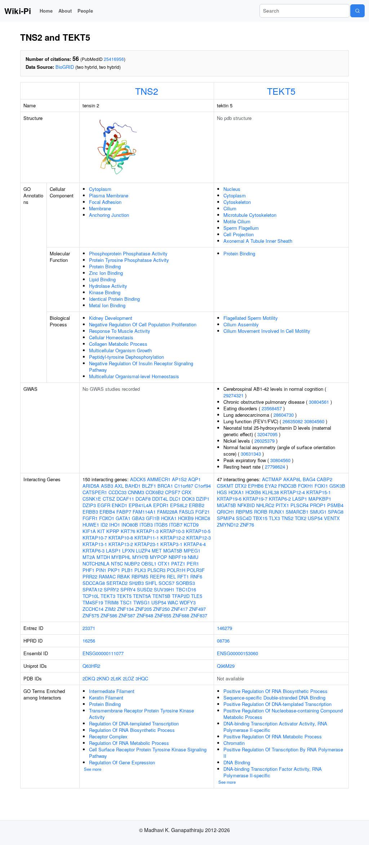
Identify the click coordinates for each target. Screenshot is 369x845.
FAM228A (167, 511)
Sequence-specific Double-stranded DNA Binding (274, 697)
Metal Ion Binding (107, 305)
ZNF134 (125, 608)
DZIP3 (89, 505)
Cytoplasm (100, 188)
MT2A (89, 557)
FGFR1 (90, 518)
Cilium (229, 208)
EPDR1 (161, 505)
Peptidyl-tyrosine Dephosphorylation (126, 356)
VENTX (332, 518)
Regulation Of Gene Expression (122, 762)
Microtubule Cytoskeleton (249, 214)
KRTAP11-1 (146, 537)
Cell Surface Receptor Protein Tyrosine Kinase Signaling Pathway (147, 752)
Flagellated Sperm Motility (250, 317)
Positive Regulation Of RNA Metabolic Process (272, 736)
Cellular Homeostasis (111, 337)
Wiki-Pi (17, 11)
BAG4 (309, 479)
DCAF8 (143, 498)
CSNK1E (92, 498)
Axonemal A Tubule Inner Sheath (257, 240)
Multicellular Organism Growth (120, 350)
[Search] (357, 10)
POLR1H (176, 570)
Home (46, 10)
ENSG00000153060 (237, 653)
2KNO (103, 678)
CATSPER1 (95, 492)
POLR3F (196, 570)
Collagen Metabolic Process (118, 343)
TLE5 (196, 596)
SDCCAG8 (94, 583)
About (65, 10)
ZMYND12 (228, 524)
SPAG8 (335, 511)
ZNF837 (199, 615)
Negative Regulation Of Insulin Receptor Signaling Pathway (141, 366)
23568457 (272, 408)
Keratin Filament (106, 697)
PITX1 (282, 505)
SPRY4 (127, 589)
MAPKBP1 (319, 498)
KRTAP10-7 (95, 537)
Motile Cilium (236, 221)
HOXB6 (253, 492)
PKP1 (114, 570)
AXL (119, 485)
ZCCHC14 (93, 608)
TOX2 (300, 518)
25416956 (114, 59)
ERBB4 (107, 511)
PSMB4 (335, 505)
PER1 (193, 563)
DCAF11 (125, 498)
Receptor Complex (108, 736)
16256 (89, 640)
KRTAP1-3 (148, 531)
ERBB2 (196, 505)
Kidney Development (110, 317)
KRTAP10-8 (120, 537)
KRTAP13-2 (120, 544)
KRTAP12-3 (198, 537)
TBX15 (260, 518)
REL (171, 576)
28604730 (284, 414)
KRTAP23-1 (146, 544)
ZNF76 (247, 524)
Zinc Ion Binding (106, 272)
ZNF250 (161, 608)
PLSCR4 (299, 505)
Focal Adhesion (105, 201)
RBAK (123, 576)
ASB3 (107, 485)
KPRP (112, 531)
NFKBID (246, 505)
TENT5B (161, 596)
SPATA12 (92, 589)
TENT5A (142, 596)
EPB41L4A (140, 505)
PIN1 (101, 570)
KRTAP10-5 (198, 531)
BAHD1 (133, 485)
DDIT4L (160, 498)
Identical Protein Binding (114, 298)
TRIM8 (112, 602)
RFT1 (183, 576)
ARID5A (91, 485)
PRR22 (90, 576)
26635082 (293, 421)
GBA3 (138, 518)
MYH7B (140, 557)
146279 (224, 628)
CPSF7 (172, 492)
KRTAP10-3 (172, 531)
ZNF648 (145, 615)
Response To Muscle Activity (119, 330)
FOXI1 (321, 485)
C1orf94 (203, 485)
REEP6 (157, 576)
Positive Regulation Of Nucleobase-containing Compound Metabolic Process (283, 713)
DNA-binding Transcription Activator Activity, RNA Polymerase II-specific (275, 726)
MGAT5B (172, 550)
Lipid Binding (102, 279)
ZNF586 (109, 615)
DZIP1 (202, 498)
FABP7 (123, 511)
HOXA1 (169, 518)
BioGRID (64, 66)
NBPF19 (177, 557)
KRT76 (128, 531)
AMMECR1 (158, 479)
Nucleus (231, 188)
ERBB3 (90, 511)
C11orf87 (183, 485)
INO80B (129, 524)
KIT (101, 531)
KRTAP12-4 (292, 492)
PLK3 (140, 570)
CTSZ (109, 498)
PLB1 (127, 570)
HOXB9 (186, 518)
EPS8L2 (178, 505)
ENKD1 (119, 505)
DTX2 (240, 485)
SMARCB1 (297, 511)
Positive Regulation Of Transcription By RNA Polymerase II (283, 752)
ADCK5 (138, 479)
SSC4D (244, 518)
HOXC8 (202, 518)
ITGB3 (146, 524)
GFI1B (153, 518)
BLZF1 (149, 485)
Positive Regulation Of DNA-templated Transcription (277, 704)
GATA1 (123, 518)
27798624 (275, 466)
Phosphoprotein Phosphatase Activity (128, 253)
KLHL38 (270, 492)
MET (157, 550)
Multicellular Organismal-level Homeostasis (134, 376)
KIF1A (89, 531)
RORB (260, 511)
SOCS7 (166, 583)
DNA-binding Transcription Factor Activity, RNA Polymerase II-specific (272, 772)
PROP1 (318, 505)
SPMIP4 (226, 518)
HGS (222, 492)
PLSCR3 (156, 570)
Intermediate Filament (111, 691)
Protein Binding (105, 266)
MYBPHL (121, 557)
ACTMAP (272, 479)
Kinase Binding (104, 292)
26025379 (264, 440)
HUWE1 (91, 524)
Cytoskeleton (237, 201)
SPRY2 (111, 589)
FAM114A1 (144, 511)
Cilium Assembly (241, 324)
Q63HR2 (91, 665)
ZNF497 (197, 608)
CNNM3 (136, 492)
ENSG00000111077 (103, 653)
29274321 (233, 395)
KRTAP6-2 (280, 498)
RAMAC (107, 576)
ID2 (104, 524)
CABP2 (324, 479)
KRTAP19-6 (229, 498)
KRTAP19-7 (255, 498)
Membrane (100, 208)
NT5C (117, 563)
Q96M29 (226, 665)
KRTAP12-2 (172, 537)
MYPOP (158, 557)
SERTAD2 (117, 583)
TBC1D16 (186, 589)
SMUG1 (318, 511)
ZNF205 (143, 608)
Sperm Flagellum (241, 227)
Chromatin (234, 742)
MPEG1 (192, 550)
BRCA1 (165, 485)
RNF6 (196, 576)
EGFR (103, 505)
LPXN (128, 550)
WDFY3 (187, 602)
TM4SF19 (93, 602)
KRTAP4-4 (195, 544)
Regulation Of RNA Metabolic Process (129, 742)
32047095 (267, 434)
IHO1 (114, 524)
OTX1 (164, 563)
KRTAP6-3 (94, 550)
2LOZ (128, 678)
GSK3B (337, 485)
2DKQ (89, 678)
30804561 (319, 401)
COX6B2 (155, 492)
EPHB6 (255, 485)
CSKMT (225, 485)
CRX (186, 492)
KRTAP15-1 (318, 492)
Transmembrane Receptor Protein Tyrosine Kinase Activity (141, 713)
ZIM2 (110, 608)
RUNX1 (276, 511)
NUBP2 (132, 563)
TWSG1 (141, 602)
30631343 (251, 453)
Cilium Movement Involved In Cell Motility (266, 330)
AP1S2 (179, 479)
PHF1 (88, 570)
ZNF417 (179, 608)
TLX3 (274, 518)
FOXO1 (106, 518)
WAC (173, 602)
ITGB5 (161, 524)
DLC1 (175, 498)
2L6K (116, 678)
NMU (193, 557)
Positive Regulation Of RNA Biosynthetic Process (275, 691)
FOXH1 (305, 485)
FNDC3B (287, 485)
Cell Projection (238, 234)
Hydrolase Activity (108, 285)
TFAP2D (181, 596)
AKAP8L (292, 479)
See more (92, 769)
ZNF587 (127, 615)
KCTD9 (191, 524)
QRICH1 (225, 511)
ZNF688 (181, 615)
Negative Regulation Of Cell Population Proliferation (142, 324)
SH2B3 (136, 583)
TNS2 (146, 90)
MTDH (103, 557)
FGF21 (202, 511)
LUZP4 (143, 550)
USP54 (158, 602)
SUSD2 (144, 589)
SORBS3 (185, 583)
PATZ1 (178, 563)
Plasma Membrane (108, 195)
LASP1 (113, 550)
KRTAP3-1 (171, 544)
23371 (89, 628)
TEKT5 (281, 90)
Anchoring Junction (109, 214)
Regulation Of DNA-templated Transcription (134, 723)
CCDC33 (117, 492)
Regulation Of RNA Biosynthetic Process (132, 729)
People (85, 10)
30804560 (314, 421)
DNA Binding (236, 762)
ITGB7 (175, 524)
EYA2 (271, 485)
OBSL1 (148, 563)
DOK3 (188, 498)
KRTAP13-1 (95, 544)
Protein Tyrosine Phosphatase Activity (129, 259)
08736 (223, 640)
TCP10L (91, 596)
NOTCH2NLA (96, 563)
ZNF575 (91, 615)
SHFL (151, 583)
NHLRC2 (265, 505)
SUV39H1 (164, 589)
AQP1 (194, 479)
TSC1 (126, 602)
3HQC (141, 678)
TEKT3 (108, 596)
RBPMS (140, 576)
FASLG (186, 511)
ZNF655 (163, 615)
